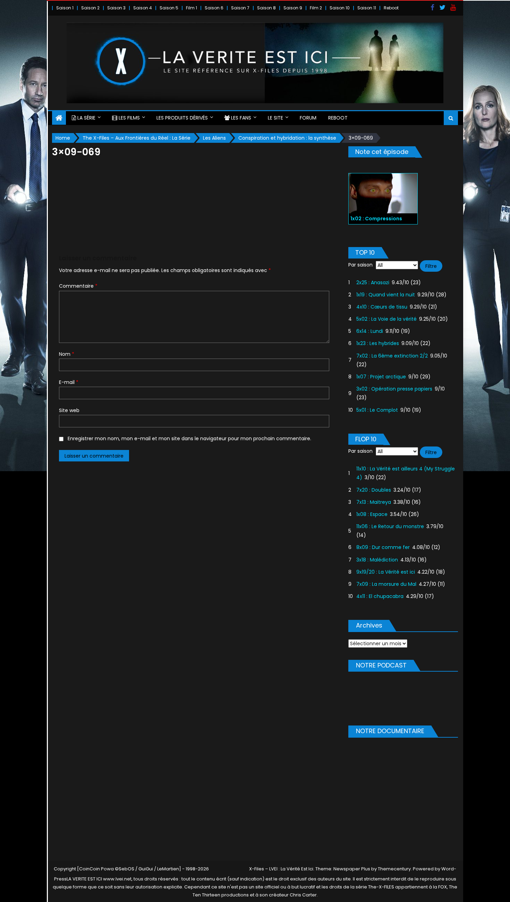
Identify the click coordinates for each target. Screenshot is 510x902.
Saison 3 (116, 8)
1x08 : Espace (372, 514)
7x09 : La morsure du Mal (386, 584)
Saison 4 (142, 8)
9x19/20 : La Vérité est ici (385, 571)
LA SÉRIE (85, 117)
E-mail (68, 382)
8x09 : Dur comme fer (383, 547)
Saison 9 (292, 8)
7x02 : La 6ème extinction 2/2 (392, 355)
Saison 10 (340, 8)
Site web (69, 410)
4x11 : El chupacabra (379, 596)
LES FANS (240, 117)
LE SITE (275, 117)
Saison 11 (366, 8)
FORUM (308, 117)
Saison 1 (65, 8)
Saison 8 (266, 8)
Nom (66, 354)
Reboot (391, 8)
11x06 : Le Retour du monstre (390, 526)
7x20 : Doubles (373, 489)
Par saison (360, 264)
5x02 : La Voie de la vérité (386, 318)
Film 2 (316, 8)
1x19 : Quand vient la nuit (385, 294)
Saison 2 (90, 8)
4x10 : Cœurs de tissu (381, 306)
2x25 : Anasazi (372, 282)
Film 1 (191, 8)
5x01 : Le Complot (377, 410)
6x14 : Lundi (369, 331)
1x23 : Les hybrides (377, 343)
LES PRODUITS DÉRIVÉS (182, 117)
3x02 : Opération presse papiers (394, 388)
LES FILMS (128, 117)
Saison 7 (240, 8)
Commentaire (78, 285)
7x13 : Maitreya (373, 502)
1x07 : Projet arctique (381, 376)
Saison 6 (214, 8)
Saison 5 (169, 8)
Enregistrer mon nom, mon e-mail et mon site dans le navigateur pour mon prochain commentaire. (189, 438)
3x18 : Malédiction (377, 559)
